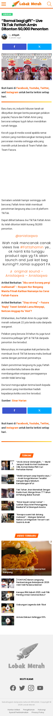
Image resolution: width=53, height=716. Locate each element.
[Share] (14, 47)
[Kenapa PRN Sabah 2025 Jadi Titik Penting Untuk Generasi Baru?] (7, 596)
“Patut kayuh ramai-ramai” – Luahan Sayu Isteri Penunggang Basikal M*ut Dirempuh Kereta (31, 505)
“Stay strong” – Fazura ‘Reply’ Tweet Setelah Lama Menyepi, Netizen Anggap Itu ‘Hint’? (25, 307)
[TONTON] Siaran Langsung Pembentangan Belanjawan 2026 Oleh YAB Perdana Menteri (32, 582)
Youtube (34, 88)
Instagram (12, 92)
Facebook (22, 88)
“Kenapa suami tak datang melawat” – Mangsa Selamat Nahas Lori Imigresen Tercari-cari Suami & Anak (32, 518)
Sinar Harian (19, 400)
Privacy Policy (38, 712)
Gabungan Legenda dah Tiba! (31, 604)
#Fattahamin (32, 247)
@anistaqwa (26, 235)
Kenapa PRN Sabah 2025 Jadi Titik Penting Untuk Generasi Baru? (33, 593)
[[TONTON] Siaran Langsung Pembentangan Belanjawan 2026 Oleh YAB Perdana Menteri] (7, 583)
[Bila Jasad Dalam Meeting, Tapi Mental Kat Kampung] (26, 558)
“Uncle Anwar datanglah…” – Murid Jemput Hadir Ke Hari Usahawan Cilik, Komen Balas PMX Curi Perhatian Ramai (33, 465)
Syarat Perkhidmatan (18, 712)
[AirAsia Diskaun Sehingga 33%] (7, 621)
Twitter (44, 88)
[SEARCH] (49, 4)
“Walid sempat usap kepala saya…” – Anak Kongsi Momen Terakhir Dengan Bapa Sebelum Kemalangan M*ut (33, 479)
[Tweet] (39, 47)
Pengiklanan (29, 710)
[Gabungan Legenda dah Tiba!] (7, 608)
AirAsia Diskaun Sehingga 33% (31, 617)
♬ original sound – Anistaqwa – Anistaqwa (26, 273)
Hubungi (42, 710)
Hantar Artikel (14, 710)
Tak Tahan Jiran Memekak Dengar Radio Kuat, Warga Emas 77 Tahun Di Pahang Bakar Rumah (33, 492)
